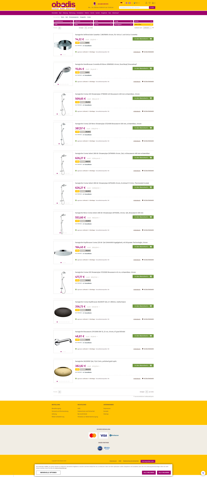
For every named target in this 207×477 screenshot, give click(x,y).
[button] (137, 3)
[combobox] (134, 7)
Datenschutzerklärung (60, 468)
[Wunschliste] (150, 3)
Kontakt (106, 411)
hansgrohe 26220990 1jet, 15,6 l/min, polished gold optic (96, 361)
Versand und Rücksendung (60, 411)
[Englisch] (127, 3)
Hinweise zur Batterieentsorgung (88, 417)
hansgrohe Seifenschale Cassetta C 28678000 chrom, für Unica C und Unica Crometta (106, 34)
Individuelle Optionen (48, 472)
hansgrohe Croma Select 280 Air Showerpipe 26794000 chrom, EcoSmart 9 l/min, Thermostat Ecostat (112, 183)
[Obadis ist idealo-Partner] (100, 448)
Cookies (46, 467)
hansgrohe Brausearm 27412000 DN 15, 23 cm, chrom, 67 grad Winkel (100, 331)
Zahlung (54, 414)
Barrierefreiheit (82, 414)
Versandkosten (88, 45)
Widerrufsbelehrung (58, 417)
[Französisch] (130, 3)
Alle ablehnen (149, 472)
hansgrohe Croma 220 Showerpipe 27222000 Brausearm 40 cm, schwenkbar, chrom (105, 272)
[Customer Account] (146, 3)
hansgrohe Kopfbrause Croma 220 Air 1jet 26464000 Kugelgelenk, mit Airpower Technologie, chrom (111, 242)
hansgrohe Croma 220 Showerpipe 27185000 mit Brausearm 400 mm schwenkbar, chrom (107, 94)
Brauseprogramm (74, 17)
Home (62, 17)
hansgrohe (83, 17)
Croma (89, 17)
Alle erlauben (164, 472)
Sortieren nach (138, 28)
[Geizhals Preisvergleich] (107, 448)
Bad (67, 17)
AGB (79, 408)
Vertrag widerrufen (148, 461)
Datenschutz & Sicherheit (131, 461)
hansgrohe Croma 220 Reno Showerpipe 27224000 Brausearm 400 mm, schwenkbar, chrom (108, 124)
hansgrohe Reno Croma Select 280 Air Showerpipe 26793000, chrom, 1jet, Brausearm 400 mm (109, 213)
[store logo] (63, 5)
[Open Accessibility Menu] (203, 473)
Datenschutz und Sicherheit (86, 411)
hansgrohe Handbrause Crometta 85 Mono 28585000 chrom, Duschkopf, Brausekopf (106, 64)
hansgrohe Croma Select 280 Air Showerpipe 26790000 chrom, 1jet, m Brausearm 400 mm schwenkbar (112, 153)
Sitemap (106, 414)
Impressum (107, 408)
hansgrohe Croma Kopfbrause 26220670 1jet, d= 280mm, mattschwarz (100, 302)
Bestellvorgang (56, 408)
